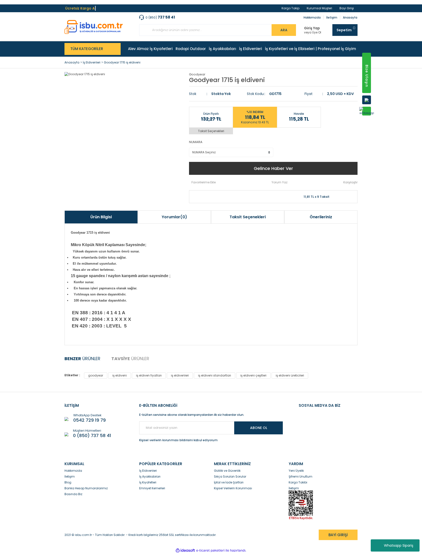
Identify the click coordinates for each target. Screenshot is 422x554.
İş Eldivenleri (148, 471)
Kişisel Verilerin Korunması (233, 488)
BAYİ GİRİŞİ (338, 534)
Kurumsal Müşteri (319, 8)
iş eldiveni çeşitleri (253, 375)
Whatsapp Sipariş (398, 545)
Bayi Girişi (346, 8)
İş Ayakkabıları (149, 476)
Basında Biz (73, 494)
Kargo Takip (290, 8)
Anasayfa (350, 17)
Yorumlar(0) (174, 217)
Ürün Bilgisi (101, 217)
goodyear (95, 375)
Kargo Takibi (298, 482)
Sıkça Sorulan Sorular (230, 476)
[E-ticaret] (210, 550)
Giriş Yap (312, 28)
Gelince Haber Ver (273, 168)
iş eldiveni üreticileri (290, 375)
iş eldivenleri (180, 375)
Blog (67, 482)
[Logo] (93, 27)
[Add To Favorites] (202, 182)
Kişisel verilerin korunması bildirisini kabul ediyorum (178, 440)
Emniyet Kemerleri (152, 488)
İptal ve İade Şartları (228, 482)
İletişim (331, 17)
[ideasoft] (185, 550)
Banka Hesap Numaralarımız (86, 488)
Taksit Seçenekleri (211, 131)
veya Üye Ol (312, 32)
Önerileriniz (321, 217)
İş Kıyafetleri (147, 482)
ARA (283, 30)
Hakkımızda (312, 17)
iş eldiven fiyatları (149, 375)
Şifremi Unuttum (300, 476)
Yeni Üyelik (296, 471)
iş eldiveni (119, 375)
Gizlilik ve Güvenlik (227, 471)
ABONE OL (258, 427)
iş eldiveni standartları (214, 375)
